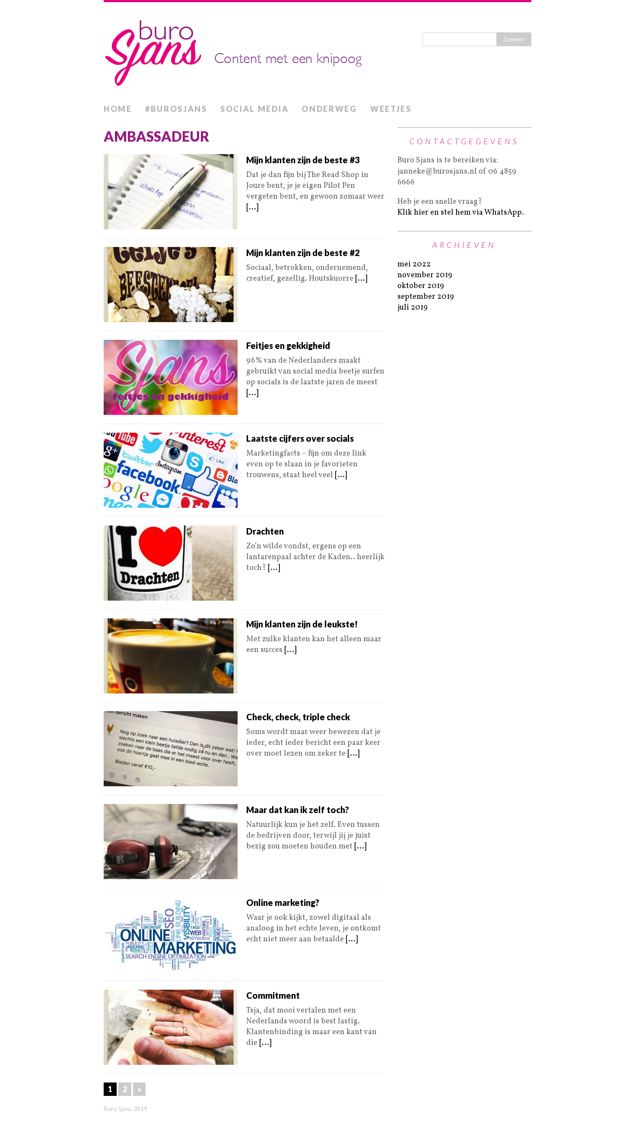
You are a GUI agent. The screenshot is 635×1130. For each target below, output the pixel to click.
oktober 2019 (420, 286)
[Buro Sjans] (317, 51)
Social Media (254, 109)
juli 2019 (412, 307)
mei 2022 (414, 264)
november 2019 (424, 275)
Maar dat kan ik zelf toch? (297, 809)
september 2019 (425, 296)
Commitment (273, 995)
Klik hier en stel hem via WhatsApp (459, 212)
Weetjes (391, 109)
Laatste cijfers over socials (300, 438)
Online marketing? (282, 902)
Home (118, 109)
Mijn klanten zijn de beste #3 (303, 160)
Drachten (265, 531)
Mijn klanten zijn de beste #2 (303, 252)
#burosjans (176, 109)
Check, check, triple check (298, 717)
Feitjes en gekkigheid (288, 345)
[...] (252, 207)
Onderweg (329, 109)
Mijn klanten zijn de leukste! (302, 624)
